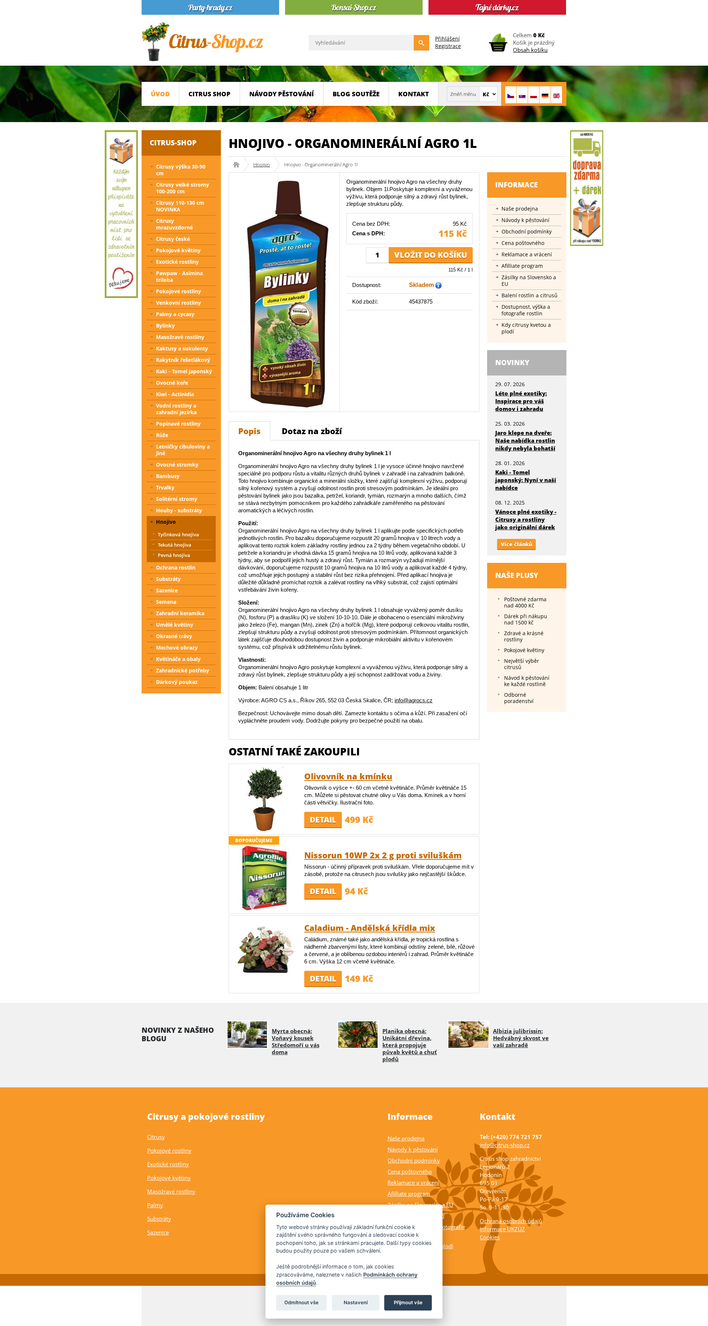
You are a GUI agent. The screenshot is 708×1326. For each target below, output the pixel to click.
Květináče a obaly (178, 658)
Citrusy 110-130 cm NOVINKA (180, 206)
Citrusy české (173, 238)
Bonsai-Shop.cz (239, 164)
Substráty (168, 578)
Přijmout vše (408, 1302)
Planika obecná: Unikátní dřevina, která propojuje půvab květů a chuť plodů (409, 1045)
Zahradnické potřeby (182, 670)
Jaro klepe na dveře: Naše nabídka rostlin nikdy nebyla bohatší (525, 440)
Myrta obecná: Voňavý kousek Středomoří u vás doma (295, 1041)
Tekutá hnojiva (174, 544)
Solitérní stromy (176, 498)
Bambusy (168, 475)
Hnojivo (261, 164)
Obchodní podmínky (527, 231)
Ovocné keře (172, 382)
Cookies (490, 1237)
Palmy (155, 1205)
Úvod (160, 94)
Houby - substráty (179, 510)
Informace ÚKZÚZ (502, 1229)
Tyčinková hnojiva (178, 534)
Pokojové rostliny (178, 291)
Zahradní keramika (180, 613)
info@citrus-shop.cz (505, 1145)
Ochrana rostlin (175, 567)
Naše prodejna (520, 208)
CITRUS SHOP (209, 94)
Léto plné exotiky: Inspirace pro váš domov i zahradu (521, 401)
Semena (166, 601)
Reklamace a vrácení (527, 254)
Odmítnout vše (301, 1302)
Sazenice (167, 590)
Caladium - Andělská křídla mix (369, 927)
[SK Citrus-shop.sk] (522, 94)
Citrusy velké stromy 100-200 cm (182, 188)
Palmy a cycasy (175, 314)
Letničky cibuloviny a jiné (183, 450)
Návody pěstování (281, 94)
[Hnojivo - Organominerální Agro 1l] (284, 291)
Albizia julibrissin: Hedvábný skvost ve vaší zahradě (521, 1038)
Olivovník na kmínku (348, 776)
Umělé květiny (174, 624)
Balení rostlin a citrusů (530, 295)
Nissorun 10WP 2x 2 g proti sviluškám (383, 855)
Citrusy (156, 1136)
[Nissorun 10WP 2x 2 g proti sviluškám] (264, 877)
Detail (323, 819)
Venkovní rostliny (178, 302)
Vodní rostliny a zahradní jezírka (176, 409)
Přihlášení (447, 38)
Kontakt (413, 94)
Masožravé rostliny (180, 336)
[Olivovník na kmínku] (264, 798)
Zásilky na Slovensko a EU (529, 280)
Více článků (516, 544)
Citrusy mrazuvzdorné (174, 224)
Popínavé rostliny (178, 423)
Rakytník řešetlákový (183, 359)
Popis (249, 430)
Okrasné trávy (174, 636)
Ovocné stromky (177, 464)
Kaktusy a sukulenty (182, 348)
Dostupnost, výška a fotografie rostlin (526, 310)
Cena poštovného (523, 242)
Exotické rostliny (177, 261)
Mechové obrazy (177, 647)
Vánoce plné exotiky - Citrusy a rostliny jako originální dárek (525, 519)
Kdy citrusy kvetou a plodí (526, 328)
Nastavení (356, 1302)
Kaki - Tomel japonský (184, 371)
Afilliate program (522, 265)
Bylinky (165, 325)
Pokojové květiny (178, 250)
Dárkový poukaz (177, 681)
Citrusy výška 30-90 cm (180, 170)
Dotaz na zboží (312, 430)
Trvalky (165, 487)
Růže (162, 435)
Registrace (448, 45)
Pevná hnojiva (174, 555)
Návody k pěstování (525, 220)
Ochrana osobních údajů (511, 1221)
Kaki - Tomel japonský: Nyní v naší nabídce (525, 479)
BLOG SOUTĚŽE (356, 94)
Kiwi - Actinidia (175, 394)
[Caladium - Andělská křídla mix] (264, 950)
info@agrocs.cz (414, 700)
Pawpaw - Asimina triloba (179, 276)
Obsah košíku (530, 49)
